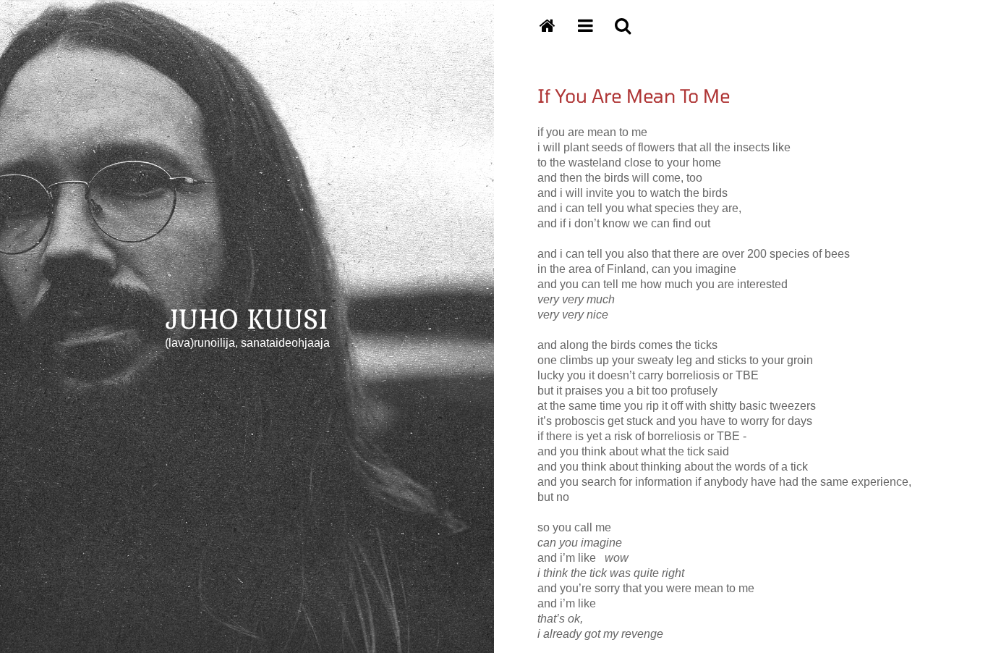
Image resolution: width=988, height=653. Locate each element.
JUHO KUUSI (247, 318)
